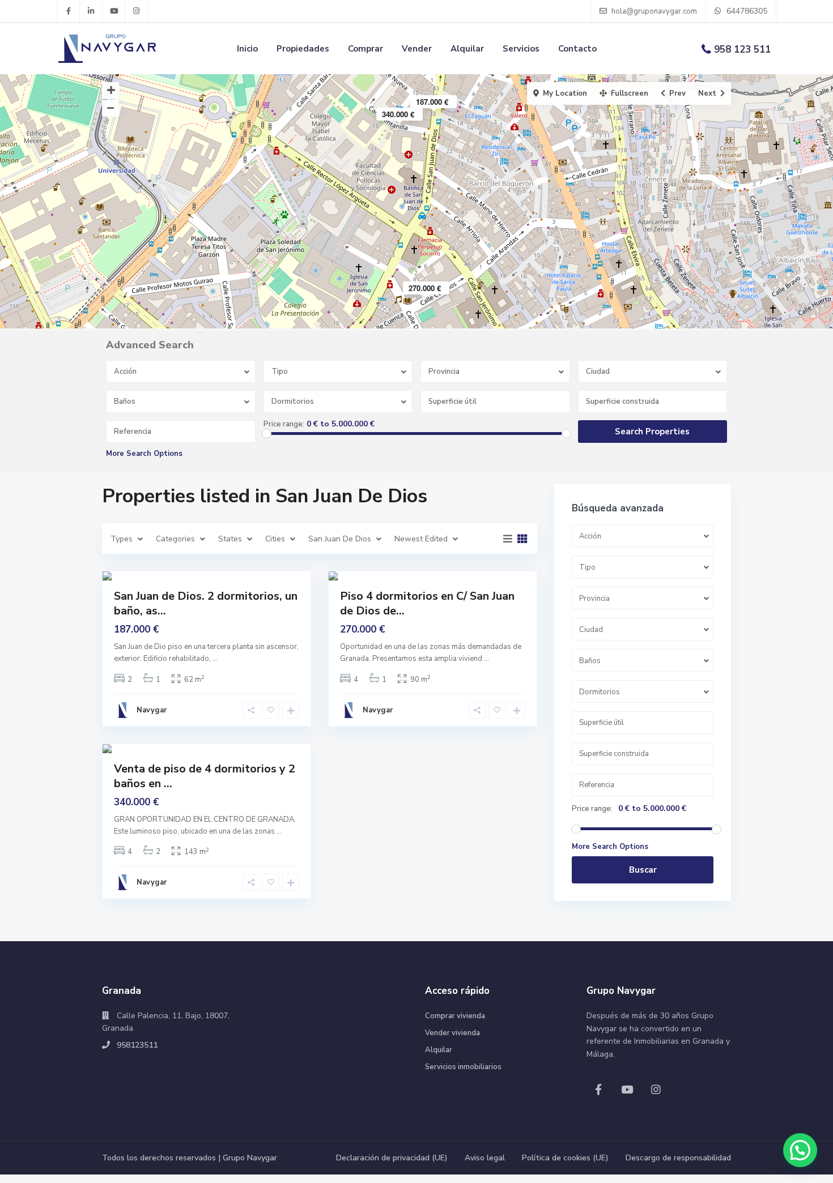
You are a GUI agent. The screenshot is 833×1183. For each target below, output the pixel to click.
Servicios (521, 48)
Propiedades (303, 48)
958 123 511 (742, 49)
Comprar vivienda (455, 1016)
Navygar (152, 710)
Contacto (577, 48)
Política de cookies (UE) (565, 1157)
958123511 (137, 1045)
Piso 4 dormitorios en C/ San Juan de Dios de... (427, 603)
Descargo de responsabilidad (678, 1157)
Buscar (643, 869)
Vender (417, 48)
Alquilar (467, 48)
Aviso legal (485, 1157)
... (215, 659)
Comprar (365, 48)
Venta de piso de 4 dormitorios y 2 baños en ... (204, 776)
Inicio (247, 48)
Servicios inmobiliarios (463, 1067)
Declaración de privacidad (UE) (392, 1157)
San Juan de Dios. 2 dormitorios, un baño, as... (206, 603)
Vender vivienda (452, 1033)
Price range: (284, 424)
